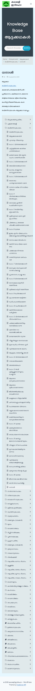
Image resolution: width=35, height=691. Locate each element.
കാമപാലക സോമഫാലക (18, 435)
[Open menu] (31, 3)
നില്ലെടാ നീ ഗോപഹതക (18, 445)
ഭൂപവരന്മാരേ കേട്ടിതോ (17, 298)
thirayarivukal (13, 59)
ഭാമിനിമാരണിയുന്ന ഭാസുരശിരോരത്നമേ (16, 419)
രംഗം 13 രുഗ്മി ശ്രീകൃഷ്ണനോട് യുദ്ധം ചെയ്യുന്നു (16, 372)
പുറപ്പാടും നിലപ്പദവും (16, 140)
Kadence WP (21, 685)
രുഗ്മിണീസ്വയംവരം (11, 62)
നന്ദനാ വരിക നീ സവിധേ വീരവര (18, 189)
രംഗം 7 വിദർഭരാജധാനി (18, 264)
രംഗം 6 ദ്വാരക (14, 229)
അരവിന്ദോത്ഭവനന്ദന (17, 166)
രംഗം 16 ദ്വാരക (15, 475)
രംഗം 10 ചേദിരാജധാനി (17, 306)
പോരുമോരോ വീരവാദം (17, 407)
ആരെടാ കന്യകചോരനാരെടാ (17, 380)
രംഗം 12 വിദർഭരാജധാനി (18, 357)
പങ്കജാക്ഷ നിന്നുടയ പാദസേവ (16, 252)
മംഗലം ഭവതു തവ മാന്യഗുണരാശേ (15, 171)
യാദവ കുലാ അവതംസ (17, 240)
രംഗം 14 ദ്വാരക (15, 424)
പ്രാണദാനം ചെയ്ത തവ (17, 275)
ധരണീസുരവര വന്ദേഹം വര (18, 259)
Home (5, 59)
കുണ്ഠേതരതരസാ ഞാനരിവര (15, 429)
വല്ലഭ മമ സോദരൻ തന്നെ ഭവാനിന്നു (19, 412)
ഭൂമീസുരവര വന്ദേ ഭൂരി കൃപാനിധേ (17, 217)
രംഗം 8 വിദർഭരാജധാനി (18, 279)
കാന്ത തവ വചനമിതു (16, 483)
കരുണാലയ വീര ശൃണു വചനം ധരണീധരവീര (17, 156)
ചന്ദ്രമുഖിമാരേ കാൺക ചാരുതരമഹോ (17, 150)
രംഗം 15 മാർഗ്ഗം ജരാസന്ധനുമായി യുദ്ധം (18, 440)
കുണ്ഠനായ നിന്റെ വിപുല (18, 471)
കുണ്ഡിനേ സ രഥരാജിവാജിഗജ (15, 331)
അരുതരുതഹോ (15, 365)
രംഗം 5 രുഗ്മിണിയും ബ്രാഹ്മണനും (16, 211)
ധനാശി (22, 62)
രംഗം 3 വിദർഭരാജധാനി (18, 177)
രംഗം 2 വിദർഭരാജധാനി (18, 162)
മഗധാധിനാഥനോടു (16, 456)
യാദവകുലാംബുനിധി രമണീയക (16, 284)
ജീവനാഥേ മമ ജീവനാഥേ (18, 479)
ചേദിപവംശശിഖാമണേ (17, 302)
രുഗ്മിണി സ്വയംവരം (9, 86)
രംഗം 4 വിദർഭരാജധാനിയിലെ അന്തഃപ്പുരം (17, 196)
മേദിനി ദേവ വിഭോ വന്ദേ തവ (18, 245)
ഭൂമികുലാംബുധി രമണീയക (19, 290)
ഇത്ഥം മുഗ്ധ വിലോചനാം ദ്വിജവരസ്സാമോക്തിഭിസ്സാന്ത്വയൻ (21, 235)
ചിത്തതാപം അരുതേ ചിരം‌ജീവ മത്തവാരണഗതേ (19, 224)
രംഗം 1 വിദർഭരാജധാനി (18, 145)
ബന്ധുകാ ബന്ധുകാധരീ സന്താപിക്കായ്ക (18, 269)
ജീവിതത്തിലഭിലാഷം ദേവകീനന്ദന (16, 393)
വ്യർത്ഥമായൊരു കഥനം (18, 349)
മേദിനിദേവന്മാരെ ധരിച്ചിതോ (15, 311)
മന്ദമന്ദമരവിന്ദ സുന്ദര (17, 337)
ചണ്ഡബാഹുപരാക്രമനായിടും (19, 402)
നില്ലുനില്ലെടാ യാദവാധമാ (18, 341)
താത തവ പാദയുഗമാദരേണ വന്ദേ (18, 182)
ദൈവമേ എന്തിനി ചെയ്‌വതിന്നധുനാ (15, 204)
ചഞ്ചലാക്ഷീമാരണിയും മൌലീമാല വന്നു (17, 325)
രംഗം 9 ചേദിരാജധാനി (17, 294)
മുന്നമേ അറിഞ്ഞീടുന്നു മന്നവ (17, 451)
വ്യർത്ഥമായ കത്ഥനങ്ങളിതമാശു (16, 461)
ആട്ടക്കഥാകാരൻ (15, 136)
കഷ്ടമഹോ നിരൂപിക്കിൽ (18, 398)
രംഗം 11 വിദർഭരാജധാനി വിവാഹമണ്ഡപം (18, 318)
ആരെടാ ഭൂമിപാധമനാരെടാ (16, 386)
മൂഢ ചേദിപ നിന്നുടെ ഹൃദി (18, 345)
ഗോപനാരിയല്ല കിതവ (17, 467)
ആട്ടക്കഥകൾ (24, 59)
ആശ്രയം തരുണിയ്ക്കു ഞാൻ (18, 353)
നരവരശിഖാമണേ (16, 361)
